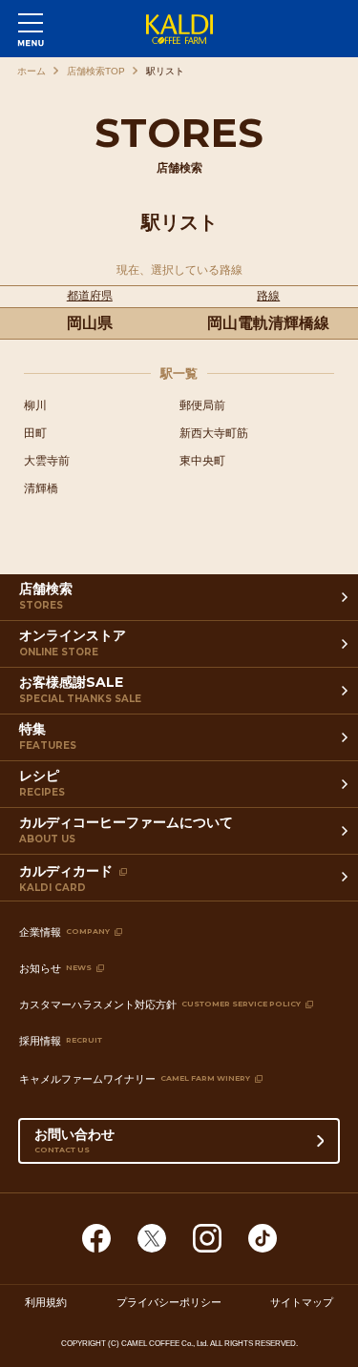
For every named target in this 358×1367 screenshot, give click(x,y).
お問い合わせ (74, 1140)
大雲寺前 (47, 460)
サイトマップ (301, 1301)
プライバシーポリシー (168, 1301)
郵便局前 (202, 405)
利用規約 (46, 1301)
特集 (47, 736)
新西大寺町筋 (213, 433)
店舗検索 (46, 595)
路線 (268, 295)
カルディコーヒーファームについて (126, 829)
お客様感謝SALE (80, 689)
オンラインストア (72, 642)
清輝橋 (41, 488)
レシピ (42, 782)
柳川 (35, 405)
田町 (35, 433)
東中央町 (202, 460)
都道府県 (90, 295)
